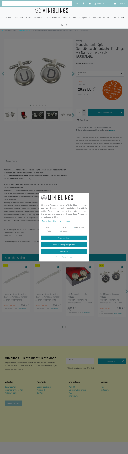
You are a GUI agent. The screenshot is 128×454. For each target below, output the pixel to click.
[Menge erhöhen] (84, 110)
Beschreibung (11, 161)
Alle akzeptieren (64, 238)
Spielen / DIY (118, 17)
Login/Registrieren (44, 387)
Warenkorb (41, 390)
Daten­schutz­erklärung (50, 221)
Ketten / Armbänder (35, 17)
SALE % (64, 24)
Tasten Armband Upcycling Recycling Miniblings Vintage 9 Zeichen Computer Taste (48, 297)
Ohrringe (7, 17)
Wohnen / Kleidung (101, 17)
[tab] (11, 161)
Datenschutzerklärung (77, 390)
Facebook (104, 387)
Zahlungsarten (10, 387)
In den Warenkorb (105, 112)
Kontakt (72, 387)
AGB (70, 393)
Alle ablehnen (64, 251)
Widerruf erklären (13, 403)
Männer (66, 17)
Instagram (105, 390)
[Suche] (68, 3)
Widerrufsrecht (10, 393)
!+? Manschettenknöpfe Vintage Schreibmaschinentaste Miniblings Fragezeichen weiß (80, 298)
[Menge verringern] (84, 114)
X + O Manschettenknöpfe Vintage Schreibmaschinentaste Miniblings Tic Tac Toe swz (111, 298)
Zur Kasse (40, 393)
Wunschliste (83, 120)
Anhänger (19, 17)
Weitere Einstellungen (64, 257)
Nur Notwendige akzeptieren (64, 244)
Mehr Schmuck (53, 17)
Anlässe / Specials (81, 17)
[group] (16, 277)
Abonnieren (111, 361)
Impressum (73, 396)
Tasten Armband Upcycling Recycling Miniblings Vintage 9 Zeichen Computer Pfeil (16, 297)
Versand (112, 130)
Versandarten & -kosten (14, 390)
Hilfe (6, 396)
